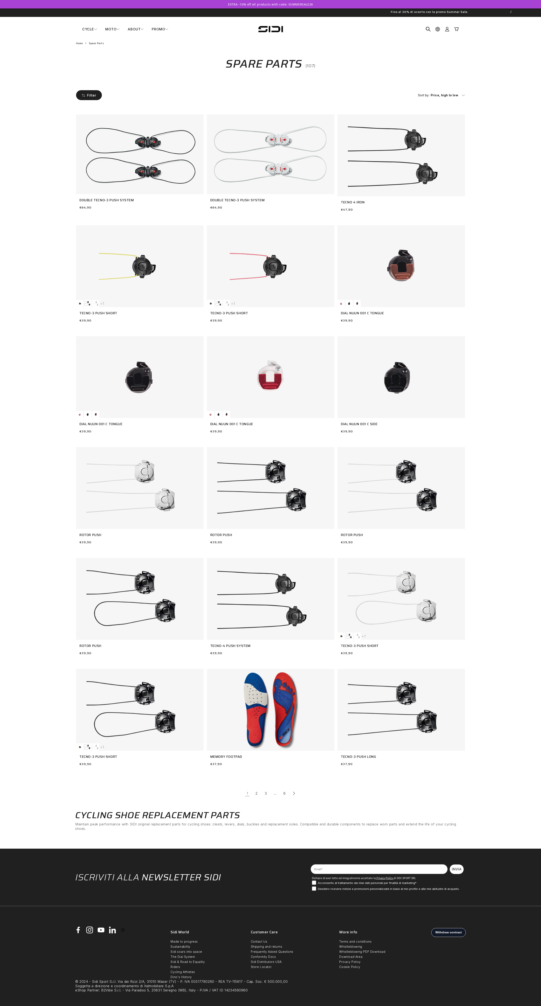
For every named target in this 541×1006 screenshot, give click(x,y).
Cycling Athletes (183, 972)
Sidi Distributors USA (266, 962)
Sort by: (423, 95)
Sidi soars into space (186, 951)
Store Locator (261, 967)
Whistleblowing (350, 946)
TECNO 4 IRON (353, 202)
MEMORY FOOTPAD (226, 756)
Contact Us (259, 941)
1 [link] (247, 793)
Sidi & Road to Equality (188, 962)
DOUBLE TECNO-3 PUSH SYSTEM (106, 200)
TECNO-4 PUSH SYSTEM (230, 645)
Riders (175, 967)
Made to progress (184, 941)
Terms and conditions (355, 941)
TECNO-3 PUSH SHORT (98, 313)
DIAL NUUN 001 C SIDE (359, 424)
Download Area (350, 956)
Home (79, 43)
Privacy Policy (384, 878)
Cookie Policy (349, 967)
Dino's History (181, 977)
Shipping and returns (266, 946)
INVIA (457, 869)
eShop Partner (87, 990)
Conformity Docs (263, 956)
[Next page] (293, 793)
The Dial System (183, 956)
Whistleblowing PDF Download (362, 951)
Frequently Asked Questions (272, 951)
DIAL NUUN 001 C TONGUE (362, 313)
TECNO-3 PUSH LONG (358, 756)
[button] (89, 29)
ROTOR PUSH (90, 535)
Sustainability (180, 946)
